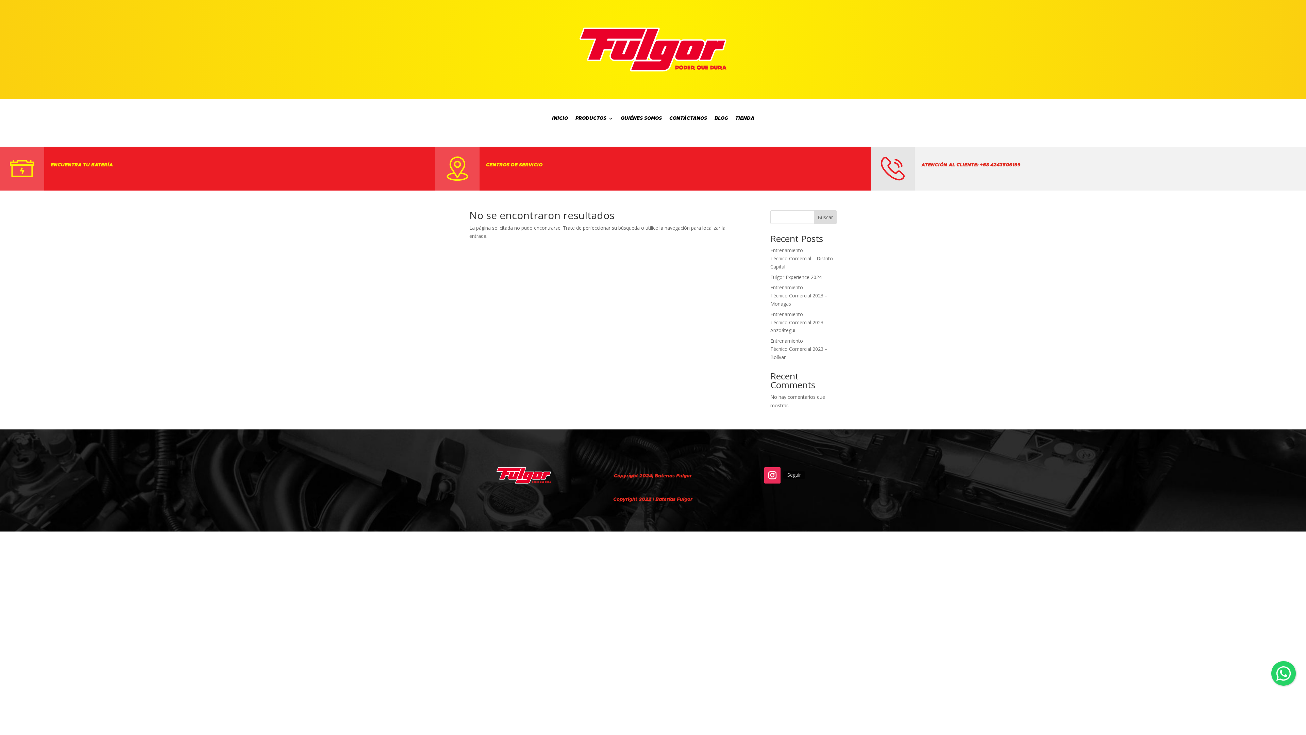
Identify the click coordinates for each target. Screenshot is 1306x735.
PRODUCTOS (590, 118)
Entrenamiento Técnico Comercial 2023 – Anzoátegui (798, 322)
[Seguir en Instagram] (772, 475)
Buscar (825, 217)
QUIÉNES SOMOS (641, 118)
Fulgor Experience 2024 (796, 277)
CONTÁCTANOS (688, 118)
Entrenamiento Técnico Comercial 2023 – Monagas (798, 295)
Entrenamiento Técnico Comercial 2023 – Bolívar (798, 349)
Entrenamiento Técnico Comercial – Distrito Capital (801, 258)
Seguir (794, 475)
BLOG (721, 118)
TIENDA (744, 118)
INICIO (560, 118)
